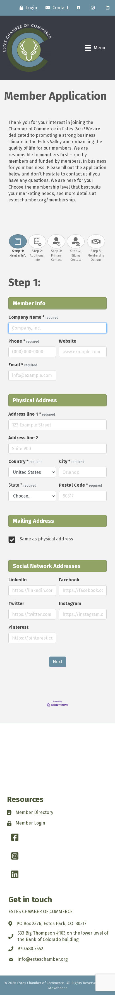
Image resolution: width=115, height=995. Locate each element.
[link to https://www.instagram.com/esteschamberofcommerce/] (92, 8)
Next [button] (58, 661)
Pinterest (18, 627)
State (22, 485)
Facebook (69, 579)
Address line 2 (23, 437)
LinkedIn (17, 579)
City (71, 461)
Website (67, 341)
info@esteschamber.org (43, 959)
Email (22, 364)
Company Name (33, 317)
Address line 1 (31, 414)
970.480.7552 (30, 948)
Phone (23, 341)
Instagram (70, 603)
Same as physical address (46, 539)
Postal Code (80, 485)
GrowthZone (58, 988)
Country (25, 461)
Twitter (16, 603)
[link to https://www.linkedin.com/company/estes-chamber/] (107, 8)
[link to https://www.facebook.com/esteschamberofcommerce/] (78, 8)
